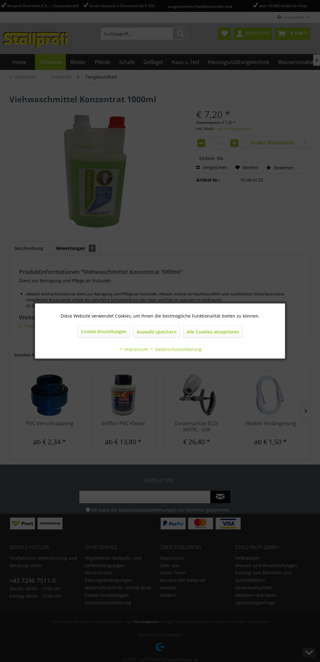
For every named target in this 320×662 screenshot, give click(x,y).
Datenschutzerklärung (178, 349)
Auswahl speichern (157, 332)
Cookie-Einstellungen (104, 331)
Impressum (135, 349)
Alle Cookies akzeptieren (213, 332)
